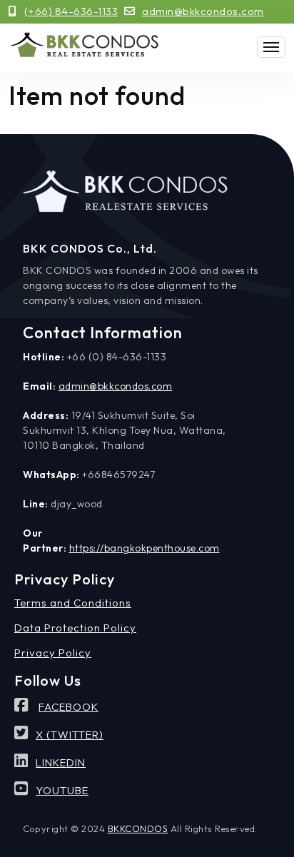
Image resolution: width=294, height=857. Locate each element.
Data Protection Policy (75, 627)
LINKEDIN (61, 762)
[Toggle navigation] (271, 47)
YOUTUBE (62, 790)
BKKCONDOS (138, 828)
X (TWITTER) (69, 734)
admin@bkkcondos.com (203, 11)
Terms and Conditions (72, 602)
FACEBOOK (68, 707)
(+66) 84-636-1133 (71, 11)
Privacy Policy (52, 652)
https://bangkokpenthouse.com (144, 548)
